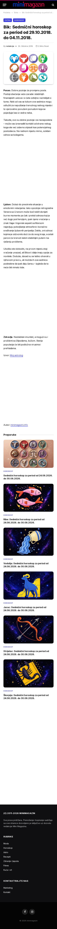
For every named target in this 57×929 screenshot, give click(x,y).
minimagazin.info (19, 425)
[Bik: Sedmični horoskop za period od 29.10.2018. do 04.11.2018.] (28, 68)
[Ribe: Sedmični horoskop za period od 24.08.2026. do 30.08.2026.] (28, 498)
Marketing (8, 888)
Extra (8, 20)
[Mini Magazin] (28, 4)
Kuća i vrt (7, 870)
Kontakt (6, 892)
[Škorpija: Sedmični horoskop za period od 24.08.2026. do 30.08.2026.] (28, 673)
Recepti (7, 857)
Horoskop (19, 20)
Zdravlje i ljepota (11, 861)
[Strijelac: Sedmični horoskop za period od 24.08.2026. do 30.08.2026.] (28, 630)
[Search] (52, 5)
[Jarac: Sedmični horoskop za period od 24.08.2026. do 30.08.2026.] (28, 586)
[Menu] (4, 5)
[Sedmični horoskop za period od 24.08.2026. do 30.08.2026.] (28, 454)
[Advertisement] (28, 169)
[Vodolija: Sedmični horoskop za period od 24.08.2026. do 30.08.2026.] (28, 542)
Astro (5, 852)
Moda (6, 843)
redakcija (10, 46)
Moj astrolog (16, 355)
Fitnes (6, 865)
